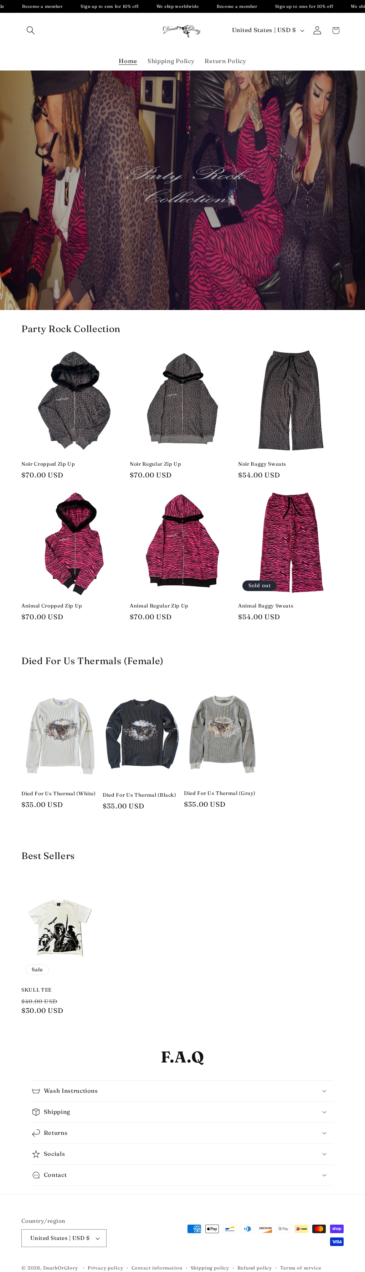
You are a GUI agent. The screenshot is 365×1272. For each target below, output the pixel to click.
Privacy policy (105, 1268)
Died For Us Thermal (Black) (139, 795)
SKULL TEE (36, 990)
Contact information (157, 1268)
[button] (30, 30)
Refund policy (254, 1268)
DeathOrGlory (60, 1268)
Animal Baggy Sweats (266, 606)
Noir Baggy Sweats (262, 464)
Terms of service (300, 1268)
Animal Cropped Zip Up (51, 606)
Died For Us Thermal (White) (58, 793)
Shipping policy (210, 1268)
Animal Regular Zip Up (159, 606)
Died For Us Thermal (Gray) (220, 793)
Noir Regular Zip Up (155, 464)
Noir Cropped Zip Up (48, 464)
